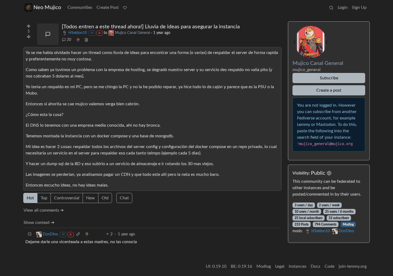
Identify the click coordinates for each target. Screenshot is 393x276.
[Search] (331, 7)
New (90, 198)
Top (44, 198)
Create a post (328, 90)
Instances (297, 266)
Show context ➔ (39, 222)
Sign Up (359, 7)
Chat (124, 198)
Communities (79, 7)
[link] (78, 40)
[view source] (86, 40)
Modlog (348, 224)
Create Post (108, 7)
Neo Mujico (47, 7)
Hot (30, 198)
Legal (279, 266)
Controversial (66, 198)
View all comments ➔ (44, 210)
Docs (315, 266)
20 (69, 40)
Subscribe (329, 78)
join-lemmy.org (353, 266)
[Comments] (48, 34)
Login (343, 7)
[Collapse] (29, 234)
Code (329, 266)
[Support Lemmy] (125, 7)
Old (105, 198)
